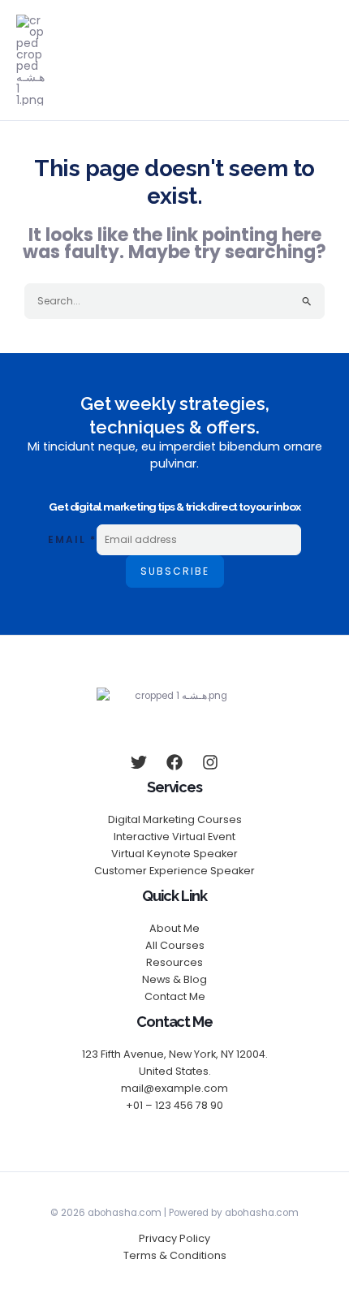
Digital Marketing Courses (175, 819)
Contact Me (174, 996)
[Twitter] (139, 762)
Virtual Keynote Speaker (174, 853)
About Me (174, 928)
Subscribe (174, 571)
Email (72, 539)
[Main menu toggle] (322, 60)
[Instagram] (210, 762)
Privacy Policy (174, 1238)
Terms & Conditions (174, 1255)
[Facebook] (174, 762)
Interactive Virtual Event (174, 836)
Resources (174, 962)
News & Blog (174, 979)
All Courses (175, 945)
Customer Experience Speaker (174, 871)
